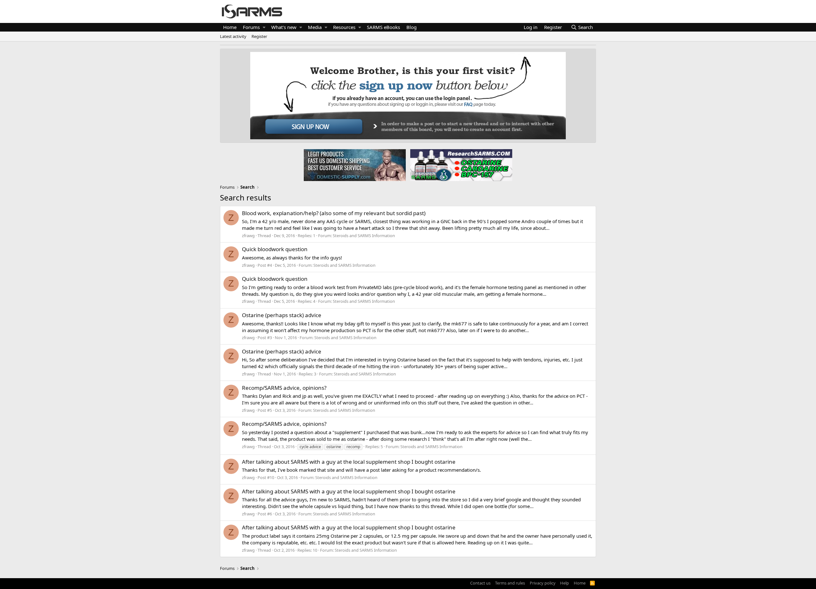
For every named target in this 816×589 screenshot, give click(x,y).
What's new (283, 27)
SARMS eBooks (383, 27)
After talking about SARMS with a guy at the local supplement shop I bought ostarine (348, 461)
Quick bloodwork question (275, 249)
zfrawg (248, 235)
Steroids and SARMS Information (364, 235)
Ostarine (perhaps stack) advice (281, 315)
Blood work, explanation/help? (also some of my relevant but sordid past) (334, 213)
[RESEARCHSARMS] (460, 165)
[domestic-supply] (355, 165)
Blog (411, 27)
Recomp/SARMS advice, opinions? (284, 387)
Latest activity (233, 36)
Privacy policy (543, 583)
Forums (251, 27)
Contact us (480, 583)
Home (230, 27)
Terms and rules (510, 583)
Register (259, 36)
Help (564, 583)
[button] (264, 27)
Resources (344, 27)
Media (315, 27)
